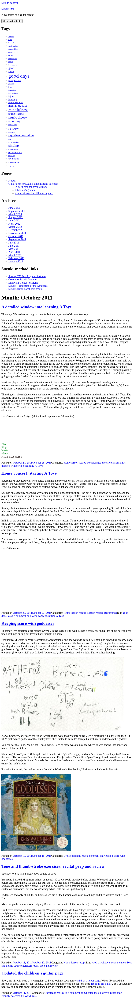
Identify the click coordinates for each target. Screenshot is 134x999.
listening (12, 99)
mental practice (17, 105)
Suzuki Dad (7, 8)
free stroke (12, 65)
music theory (17, 117)
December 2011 (17, 229)
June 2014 (14, 207)
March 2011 (15, 255)
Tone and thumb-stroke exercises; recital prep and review (53, 866)
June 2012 (14, 220)
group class (14, 80)
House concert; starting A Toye (29, 473)
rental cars (12, 125)
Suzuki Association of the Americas (27, 285)
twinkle (13, 162)
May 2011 (14, 248)
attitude (11, 36)
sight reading (13, 142)
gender (11, 72)
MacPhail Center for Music (23, 282)
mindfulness (18, 109)
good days (18, 76)
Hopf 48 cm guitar (101, 983)
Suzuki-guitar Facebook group (25, 288)
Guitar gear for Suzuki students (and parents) (33, 183)
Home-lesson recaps (75, 462)
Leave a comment (35, 615)
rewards (11, 132)
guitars (11, 84)
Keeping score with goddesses (27, 623)
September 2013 (17, 211)
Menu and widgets (12, 21)
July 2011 (13, 242)
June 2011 (14, 245)
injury (11, 96)
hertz (10, 87)
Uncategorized (72, 855)
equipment (12, 59)
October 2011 (15, 236)
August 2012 (15, 217)
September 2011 (17, 239)
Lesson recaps (95, 612)
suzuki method (15, 152)
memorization (15, 102)
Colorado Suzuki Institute (22, 279)
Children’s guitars (25, 190)
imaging (12, 90)
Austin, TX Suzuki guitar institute (27, 276)
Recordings (93, 462)
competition (13, 49)
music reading (16, 113)
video (11, 166)
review (13, 128)
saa (9, 139)
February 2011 (16, 258)
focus (10, 62)
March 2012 (15, 226)
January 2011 (15, 261)
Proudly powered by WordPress (18, 995)
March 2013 (15, 214)
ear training (13, 52)
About (11, 180)
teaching (11, 156)
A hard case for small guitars (31, 186)
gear (11, 68)
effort (10, 55)
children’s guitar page (88, 980)
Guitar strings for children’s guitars (34, 193)
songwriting (13, 149)
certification (13, 46)
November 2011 (17, 233)
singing (13, 145)
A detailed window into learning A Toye (36, 307)
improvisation (14, 93)
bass (10, 40)
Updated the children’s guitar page (32, 973)
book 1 (11, 43)
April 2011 (14, 251)
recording (14, 121)
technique (13, 158)
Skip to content (9, 2)
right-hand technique (21, 135)
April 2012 (14, 223)
